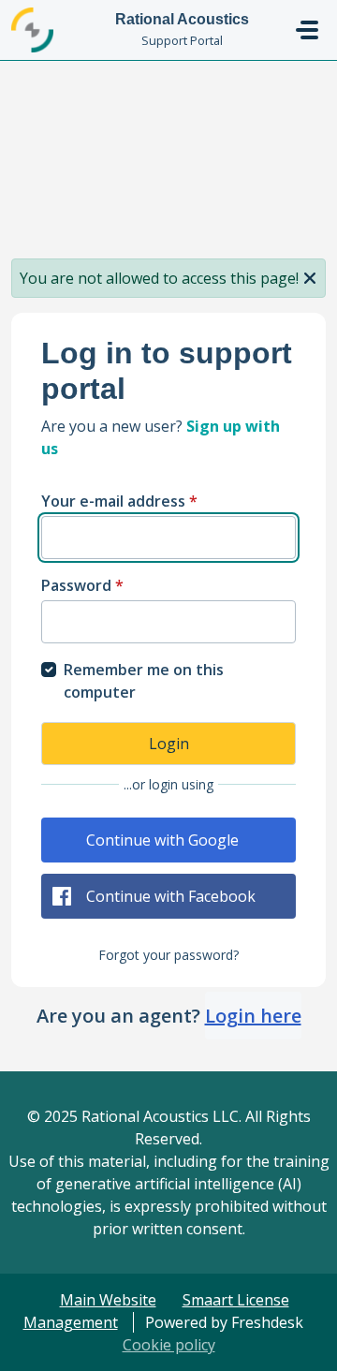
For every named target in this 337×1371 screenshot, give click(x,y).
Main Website (108, 1300)
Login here (253, 1015)
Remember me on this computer (144, 680)
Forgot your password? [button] (168, 955)
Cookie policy (169, 1344)
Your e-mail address (119, 501)
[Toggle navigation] (307, 30)
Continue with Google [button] (162, 840)
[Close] (310, 276)
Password (82, 585)
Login (169, 743)
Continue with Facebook (171, 896)
